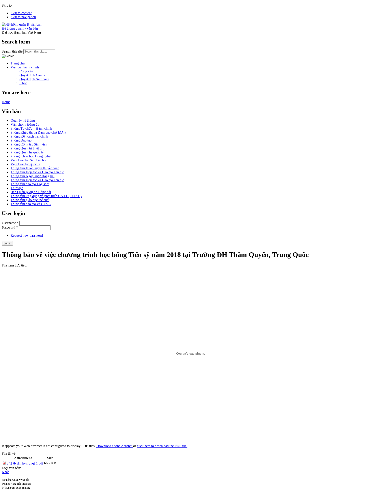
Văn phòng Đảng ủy (25, 124)
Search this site (12, 51)
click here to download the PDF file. (162, 446)
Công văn (26, 71)
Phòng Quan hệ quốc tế (27, 152)
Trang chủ (18, 63)
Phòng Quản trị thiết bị (26, 148)
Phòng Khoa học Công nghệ (30, 156)
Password (10, 227)
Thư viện (17, 188)
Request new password (27, 235)
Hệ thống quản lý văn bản (20, 28)
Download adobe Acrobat (114, 446)
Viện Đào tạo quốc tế (25, 164)
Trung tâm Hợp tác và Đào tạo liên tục (37, 172)
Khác (23, 83)
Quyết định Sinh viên (34, 79)
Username (10, 223)
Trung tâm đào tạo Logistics (30, 184)
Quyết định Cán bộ (32, 75)
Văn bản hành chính (25, 67)
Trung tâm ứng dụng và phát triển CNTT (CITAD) (46, 196)
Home (6, 102)
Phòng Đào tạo (21, 140)
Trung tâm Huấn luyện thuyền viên (35, 168)
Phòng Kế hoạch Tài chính (29, 136)
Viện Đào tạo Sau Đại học (29, 160)
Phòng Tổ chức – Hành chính (31, 128)
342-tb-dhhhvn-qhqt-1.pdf (25, 463)
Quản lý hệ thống (23, 120)
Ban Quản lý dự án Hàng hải (31, 192)
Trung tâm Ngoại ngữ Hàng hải (32, 176)
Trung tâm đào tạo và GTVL (31, 204)
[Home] (21, 24)
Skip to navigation (23, 17)
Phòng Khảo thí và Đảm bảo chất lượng (38, 132)
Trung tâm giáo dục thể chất (30, 200)
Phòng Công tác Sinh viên (29, 144)
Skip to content (21, 13)
